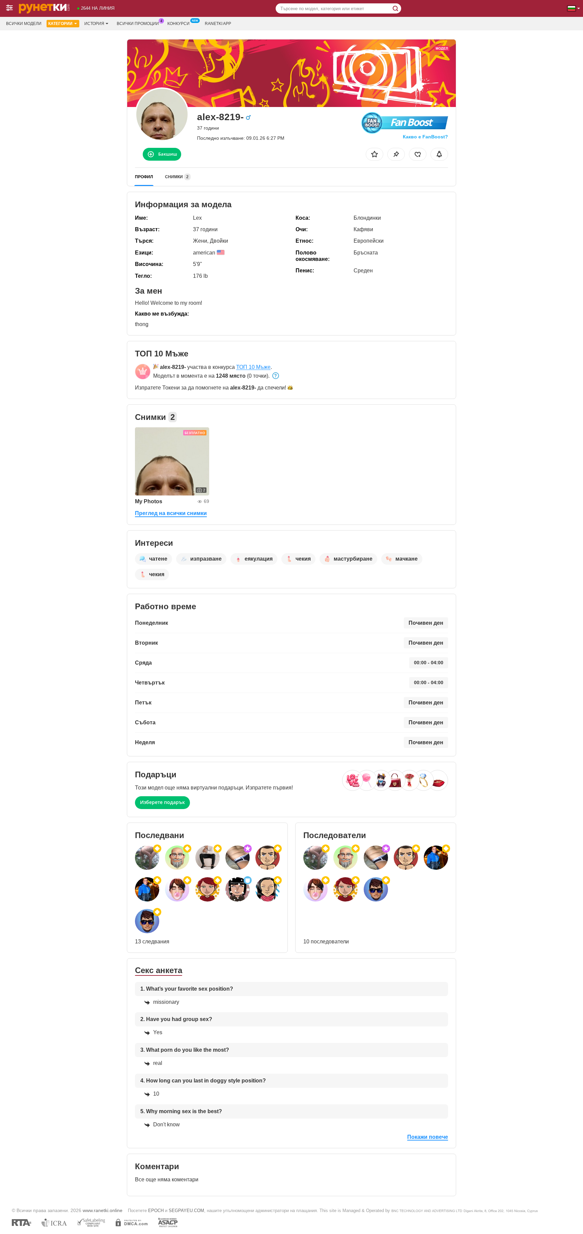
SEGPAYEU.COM (186, 1210)
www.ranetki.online (102, 1210)
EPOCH (156, 1210)
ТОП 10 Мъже (253, 367)
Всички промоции (138, 23)
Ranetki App (218, 23)
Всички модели (23, 23)
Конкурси (178, 23)
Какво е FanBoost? (425, 136)
